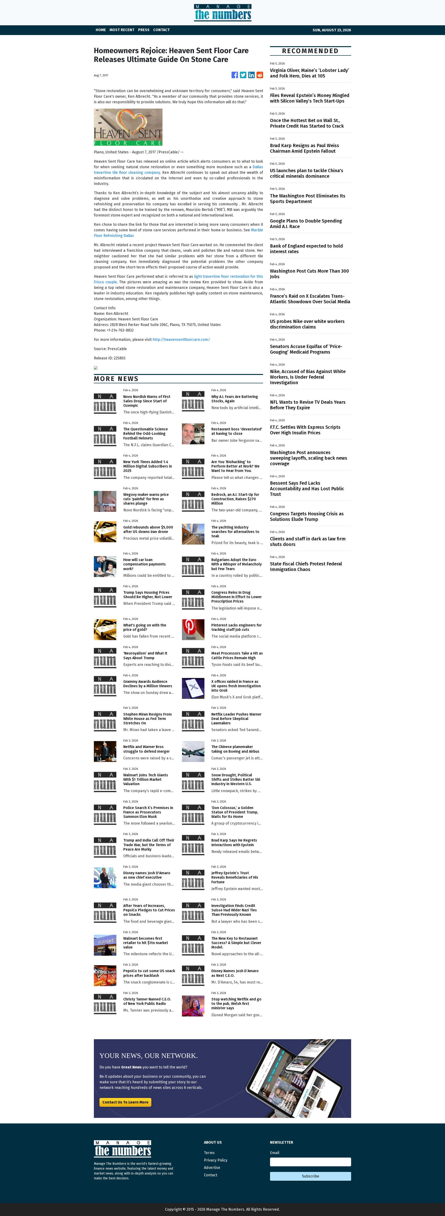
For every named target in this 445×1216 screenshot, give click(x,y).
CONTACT (161, 30)
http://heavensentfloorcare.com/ (181, 339)
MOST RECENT (122, 30)
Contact (210, 1175)
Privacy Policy (215, 1160)
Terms (209, 1153)
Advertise (212, 1167)
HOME (101, 30)
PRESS (143, 30)
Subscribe (310, 1176)
